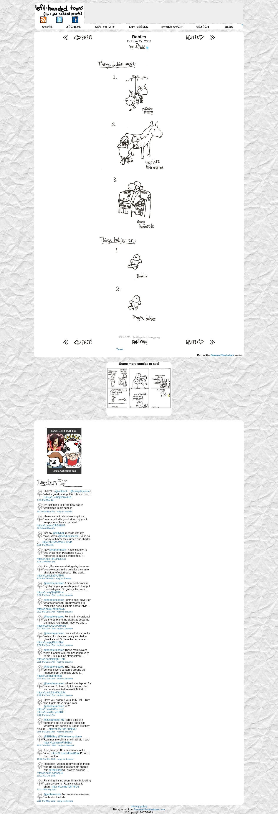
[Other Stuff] (172, 27)
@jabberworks (52, 794)
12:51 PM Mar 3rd (46, 561)
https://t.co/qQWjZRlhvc (50, 592)
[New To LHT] (105, 27)
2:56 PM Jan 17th (46, 645)
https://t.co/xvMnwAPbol (65, 753)
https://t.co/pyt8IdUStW (50, 642)
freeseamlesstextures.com (149, 809)
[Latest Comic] (212, 37)
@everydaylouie (80, 491)
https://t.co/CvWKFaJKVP (57, 542)
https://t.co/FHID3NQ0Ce (51, 558)
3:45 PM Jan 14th (46, 731)
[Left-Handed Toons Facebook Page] (75, 19)
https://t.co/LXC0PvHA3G (51, 625)
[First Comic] (65, 37)
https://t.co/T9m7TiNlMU (63, 728)
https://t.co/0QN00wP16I (58, 497)
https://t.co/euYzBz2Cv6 (51, 609)
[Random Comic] (139, 342)
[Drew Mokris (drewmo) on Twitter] (40, 493)
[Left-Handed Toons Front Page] (59, 10)
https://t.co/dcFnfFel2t (49, 675)
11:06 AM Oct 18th (46, 759)
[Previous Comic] (83, 37)
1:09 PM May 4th (45, 500)
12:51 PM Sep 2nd (46, 789)
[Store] (47, 27)
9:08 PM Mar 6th (45, 545)
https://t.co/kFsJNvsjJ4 (50, 773)
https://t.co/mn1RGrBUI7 (51, 525)
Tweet (119, 349)
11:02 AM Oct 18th (46, 776)
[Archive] (73, 27)
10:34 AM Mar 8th (46, 528)
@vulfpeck (61, 491)
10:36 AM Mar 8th (46, 511)
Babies (139, 36)
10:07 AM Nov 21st (46, 745)
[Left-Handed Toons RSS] (43, 19)
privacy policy (139, 806)
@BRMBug (50, 736)
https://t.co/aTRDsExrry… (51, 709)
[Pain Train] (72, 459)
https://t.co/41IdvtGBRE (50, 712)
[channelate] (55, 459)
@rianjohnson (57, 549)
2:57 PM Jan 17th (46, 628)
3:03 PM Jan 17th (46, 595)
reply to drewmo (65, 511)
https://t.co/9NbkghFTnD (51, 659)
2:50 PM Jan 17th (46, 678)
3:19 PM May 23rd (46, 801)
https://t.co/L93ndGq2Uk (51, 692)
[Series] (139, 27)
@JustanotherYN (54, 719)
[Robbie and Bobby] (72, 442)
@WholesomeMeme (70, 736)
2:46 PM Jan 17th (46, 715)
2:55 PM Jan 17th (46, 662)
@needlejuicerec (68, 536)
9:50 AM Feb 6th (45, 578)
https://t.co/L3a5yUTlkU (50, 575)
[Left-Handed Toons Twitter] (59, 19)
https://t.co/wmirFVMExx (58, 742)
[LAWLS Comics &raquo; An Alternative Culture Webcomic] (55, 442)
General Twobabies (222, 355)
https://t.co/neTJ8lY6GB (65, 786)
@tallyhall (59, 533)
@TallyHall (55, 769)
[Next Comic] (195, 37)
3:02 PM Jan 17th (46, 612)
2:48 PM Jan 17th (46, 695)
